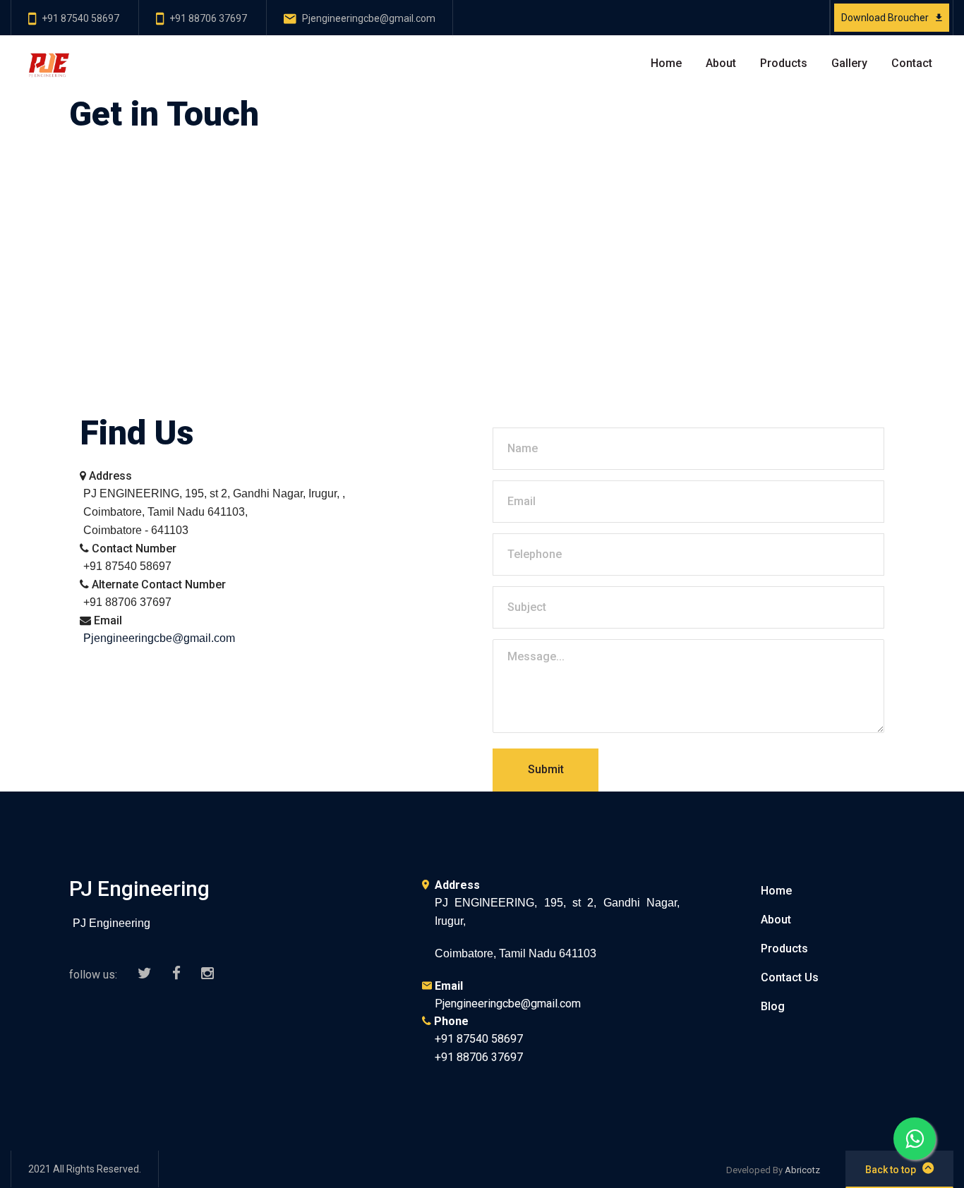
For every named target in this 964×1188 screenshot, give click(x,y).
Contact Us (790, 977)
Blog (773, 1006)
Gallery (849, 63)
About (721, 63)
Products (783, 63)
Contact (911, 63)
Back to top (890, 1169)
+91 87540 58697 (80, 18)
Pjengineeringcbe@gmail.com (368, 18)
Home (666, 63)
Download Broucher (885, 17)
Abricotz (802, 1170)
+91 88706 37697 (208, 18)
